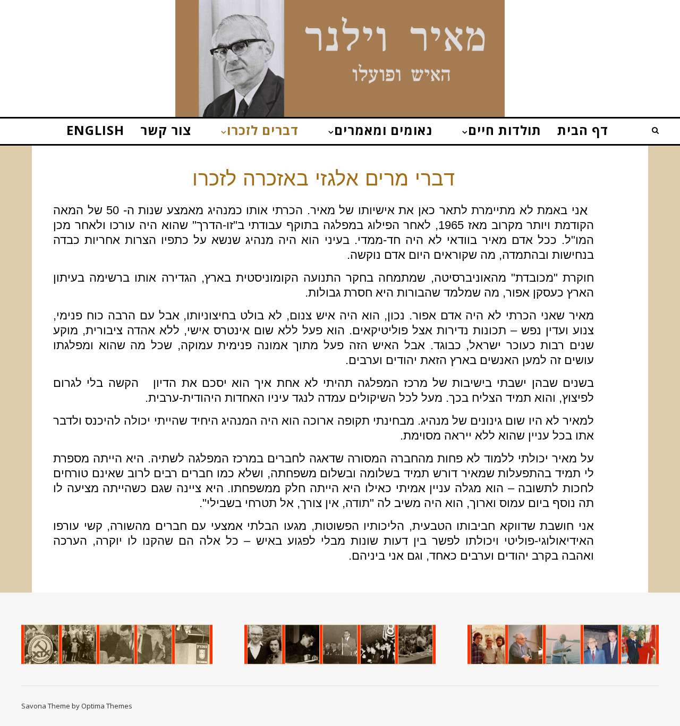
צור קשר (165, 130)
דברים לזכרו (263, 130)
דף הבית (582, 130)
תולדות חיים (504, 130)
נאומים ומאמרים (383, 130)
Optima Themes (106, 706)
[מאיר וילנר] (340, 64)
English (95, 130)
